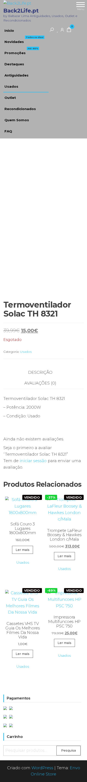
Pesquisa (68, 750)
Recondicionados (20, 109)
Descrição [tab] (40, 372)
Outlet (10, 98)
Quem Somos (16, 120)
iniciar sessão (33, 460)
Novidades (24, 40)
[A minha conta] (62, 29)
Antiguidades (16, 75)
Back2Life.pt (20, 10)
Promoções (21, 51)
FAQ (8, 131)
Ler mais (22, 550)
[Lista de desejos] (57, 29)
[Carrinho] (69, 30)
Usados (11, 86)
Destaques (14, 64)
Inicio (9, 30)
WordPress (42, 767)
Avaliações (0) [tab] (40, 383)
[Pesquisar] (51, 29)
